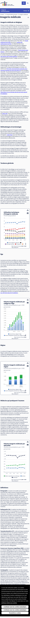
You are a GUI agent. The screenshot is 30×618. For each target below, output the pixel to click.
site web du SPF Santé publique (8, 56)
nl (28, 3)
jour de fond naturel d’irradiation (9, 293)
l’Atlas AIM (5, 113)
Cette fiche (9, 135)
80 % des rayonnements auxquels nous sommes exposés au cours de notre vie (13, 69)
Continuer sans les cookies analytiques (15, 607)
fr (23, 3)
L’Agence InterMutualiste (5, 10)
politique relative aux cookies (9, 603)
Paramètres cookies (15, 613)
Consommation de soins (11, 14)
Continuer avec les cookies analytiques (15, 610)
